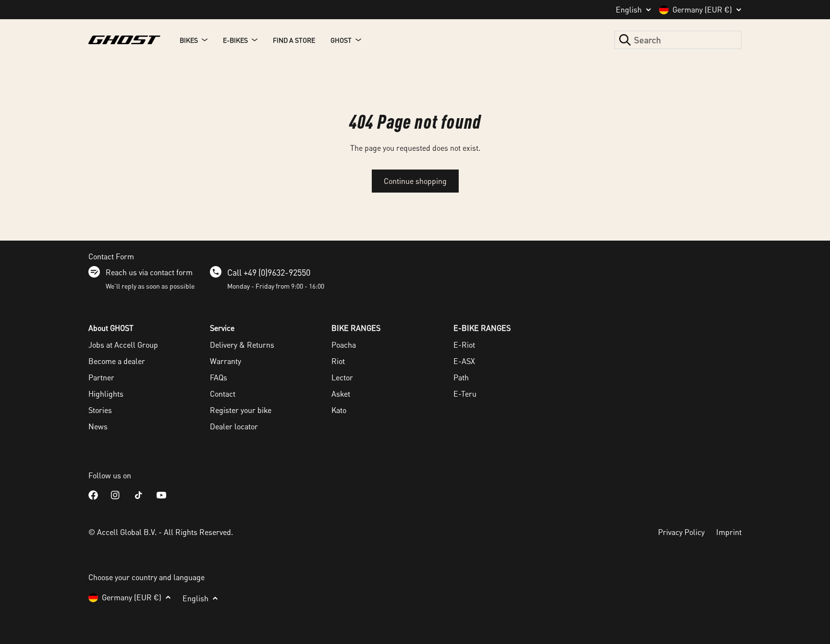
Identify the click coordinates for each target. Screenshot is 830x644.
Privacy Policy (681, 532)
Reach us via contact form (149, 272)
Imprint (729, 532)
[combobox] (678, 40)
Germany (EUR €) (702, 9)
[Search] (625, 40)
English (629, 9)
